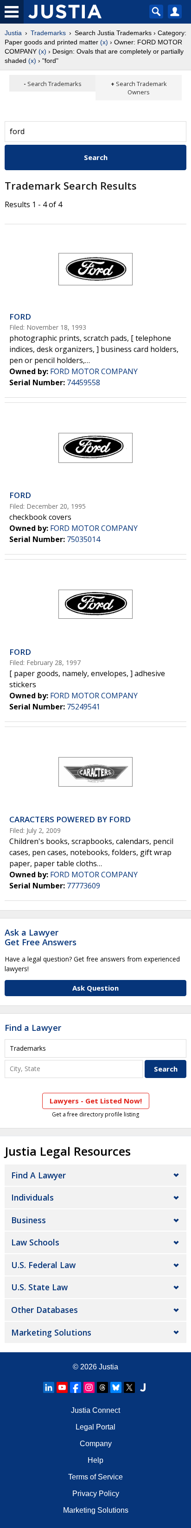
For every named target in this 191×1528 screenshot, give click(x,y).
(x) (104, 42)
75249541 (83, 707)
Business (28, 1220)
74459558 (83, 382)
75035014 (83, 539)
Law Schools (35, 1242)
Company (96, 1444)
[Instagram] (89, 1387)
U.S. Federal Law (43, 1264)
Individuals (32, 1197)
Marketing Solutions (51, 1332)
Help (95, 1460)
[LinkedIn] (48, 1387)
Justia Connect (95, 1410)
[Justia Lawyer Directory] (142, 1387)
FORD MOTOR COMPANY (94, 371)
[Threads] (102, 1387)
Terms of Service (95, 1477)
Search (96, 157)
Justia (13, 33)
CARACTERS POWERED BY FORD (70, 819)
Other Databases (44, 1309)
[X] (129, 1387)
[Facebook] (75, 1387)
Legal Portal (95, 1427)
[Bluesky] (115, 1387)
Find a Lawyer (33, 1027)
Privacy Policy (95, 1493)
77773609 (83, 886)
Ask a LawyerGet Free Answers (40, 937)
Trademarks (48, 33)
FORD (20, 316)
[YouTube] (62, 1387)
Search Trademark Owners (141, 88)
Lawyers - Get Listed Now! (96, 1100)
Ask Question (95, 987)
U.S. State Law (39, 1287)
